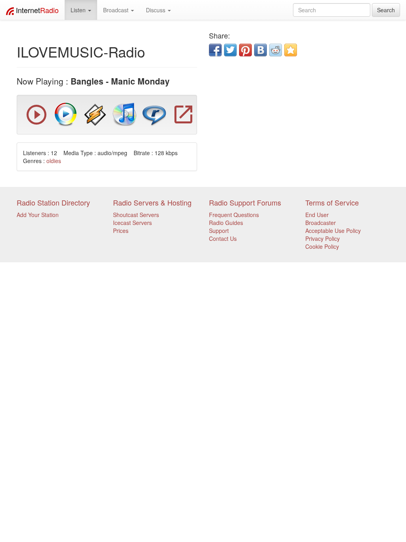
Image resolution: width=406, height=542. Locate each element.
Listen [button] (79, 10)
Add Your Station (38, 215)
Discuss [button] (156, 10)
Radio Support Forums (245, 202)
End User (317, 215)
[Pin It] (245, 50)
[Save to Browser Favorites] (290, 50)
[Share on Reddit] (275, 50)
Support (219, 230)
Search (386, 10)
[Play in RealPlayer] (154, 114)
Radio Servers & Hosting (152, 202)
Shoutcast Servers (136, 215)
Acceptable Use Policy (333, 230)
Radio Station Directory (53, 202)
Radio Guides (226, 223)
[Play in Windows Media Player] (66, 114)
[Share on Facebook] (215, 50)
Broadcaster (320, 223)
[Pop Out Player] (36, 123)
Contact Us (223, 238)
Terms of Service (332, 202)
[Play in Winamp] (95, 114)
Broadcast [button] (116, 10)
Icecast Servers (132, 223)
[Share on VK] (260, 50)
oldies (53, 161)
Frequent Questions (234, 215)
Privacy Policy (322, 238)
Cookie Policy (322, 246)
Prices (120, 230)
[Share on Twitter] (230, 50)
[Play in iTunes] (124, 114)
